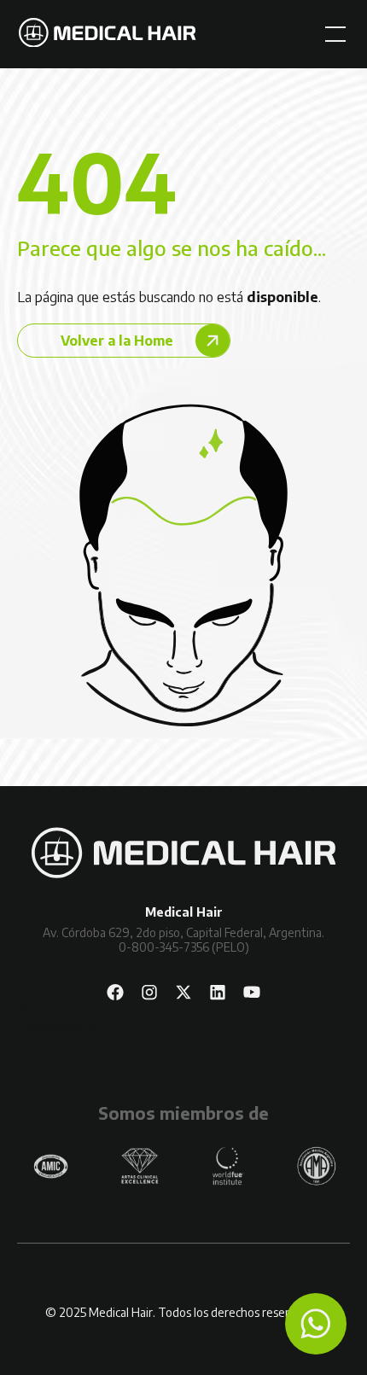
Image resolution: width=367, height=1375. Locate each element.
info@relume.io (57, 1026)
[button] (332, 34)
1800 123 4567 (56, 1010)
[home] (107, 34)
